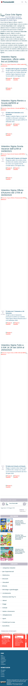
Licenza (2, 674)
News (2, 655)
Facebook (3, 661)
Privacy (2, 673)
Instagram (3, 664)
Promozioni (3, 659)
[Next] (24, 503)
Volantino (3, 657)
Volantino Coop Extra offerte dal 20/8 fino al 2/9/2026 (6, 641)
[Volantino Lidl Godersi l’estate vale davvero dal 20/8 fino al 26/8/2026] (19, 634)
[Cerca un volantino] (26, 2)
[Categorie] (23, 2)
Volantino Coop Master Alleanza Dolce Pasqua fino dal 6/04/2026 (20, 551)
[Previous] (3, 503)
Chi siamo (3, 670)
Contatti (2, 671)
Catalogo (3, 658)
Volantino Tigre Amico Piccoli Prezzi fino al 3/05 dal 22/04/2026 (20, 537)
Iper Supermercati (5, 637)
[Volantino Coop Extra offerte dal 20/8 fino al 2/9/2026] (6, 634)
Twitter (2, 662)
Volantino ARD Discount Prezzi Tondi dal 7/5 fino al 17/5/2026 (20, 523)
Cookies (3, 676)
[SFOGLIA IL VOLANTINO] (14, 199)
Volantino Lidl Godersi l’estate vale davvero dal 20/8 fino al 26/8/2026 (19, 642)
